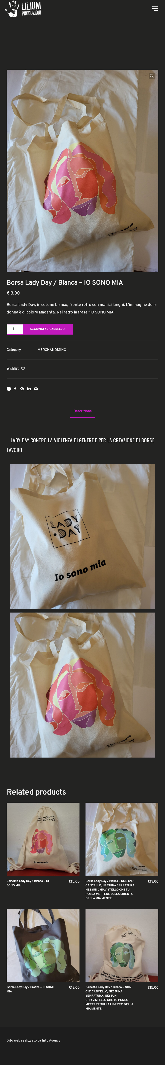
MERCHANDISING (52, 350)
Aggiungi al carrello (47, 329)
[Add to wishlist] (23, 369)
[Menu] (154, 8)
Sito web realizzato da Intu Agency (33, 1041)
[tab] (82, 411)
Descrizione (82, 411)
